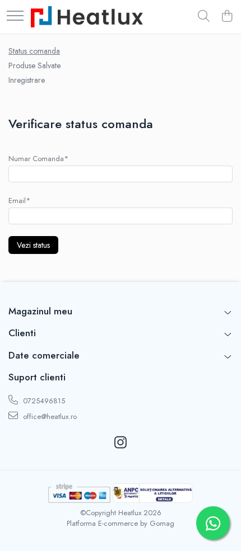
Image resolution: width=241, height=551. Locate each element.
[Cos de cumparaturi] (227, 16)
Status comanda (34, 50)
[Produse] (15, 16)
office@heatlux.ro (49, 416)
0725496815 (43, 400)
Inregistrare (26, 80)
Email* (19, 200)
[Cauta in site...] (204, 16)
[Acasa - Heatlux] (87, 16)
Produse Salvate (34, 65)
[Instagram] (121, 443)
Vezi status (33, 245)
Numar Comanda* (38, 158)
